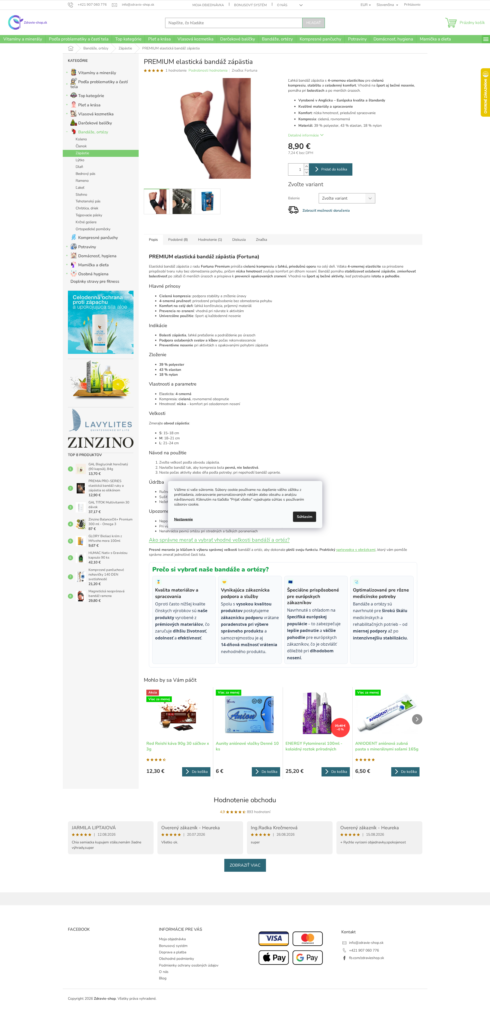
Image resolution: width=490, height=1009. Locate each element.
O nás (282, 5)
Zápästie (82, 153)
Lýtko (80, 160)
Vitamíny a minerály (97, 73)
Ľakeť (80, 187)
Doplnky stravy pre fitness (94, 281)
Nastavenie (183, 519)
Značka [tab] (261, 239)
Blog (162, 978)
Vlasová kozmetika (96, 114)
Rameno (82, 180)
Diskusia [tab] (239, 239)
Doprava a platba (172, 952)
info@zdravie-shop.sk (366, 942)
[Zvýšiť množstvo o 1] (306, 166)
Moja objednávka (208, 5)
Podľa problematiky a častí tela (99, 84)
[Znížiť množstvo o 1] (306, 172)
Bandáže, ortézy (93, 132)
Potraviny (87, 247)
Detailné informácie (303, 135)
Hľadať (313, 22)
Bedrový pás (85, 173)
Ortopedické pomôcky (93, 229)
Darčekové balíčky (95, 123)
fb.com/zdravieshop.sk (366, 957)
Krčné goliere (86, 222)
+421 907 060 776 (364, 950)
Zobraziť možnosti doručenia (326, 210)
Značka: (244, 70)
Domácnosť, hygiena (97, 256)
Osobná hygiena (93, 274)
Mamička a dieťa (93, 265)
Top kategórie (91, 96)
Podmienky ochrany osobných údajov (188, 965)
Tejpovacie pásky (89, 215)
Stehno (81, 194)
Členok (81, 146)
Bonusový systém (250, 5)
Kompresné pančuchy (98, 238)
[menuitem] (22, 39)
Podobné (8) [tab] (178, 239)
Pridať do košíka (334, 169)
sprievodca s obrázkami (356, 549)
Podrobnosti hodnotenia (208, 70)
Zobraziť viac (245, 865)
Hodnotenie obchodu (245, 800)
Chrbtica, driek (87, 208)
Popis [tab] (153, 239)
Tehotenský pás (88, 201)
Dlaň (79, 166)
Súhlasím (304, 516)
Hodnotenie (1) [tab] (210, 239)
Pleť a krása (89, 105)
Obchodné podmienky (176, 958)
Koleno (81, 139)
